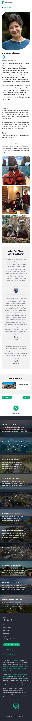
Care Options (7, 627)
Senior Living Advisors (15, 660)
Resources (6, 633)
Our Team (6, 630)
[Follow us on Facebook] (4, 620)
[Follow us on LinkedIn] (11, 620)
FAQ (4, 636)
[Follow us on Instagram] (8, 620)
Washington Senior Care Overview (12, 639)
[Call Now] (16, 408)
